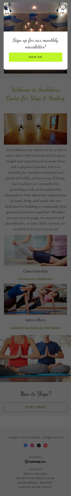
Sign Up (35, 57)
